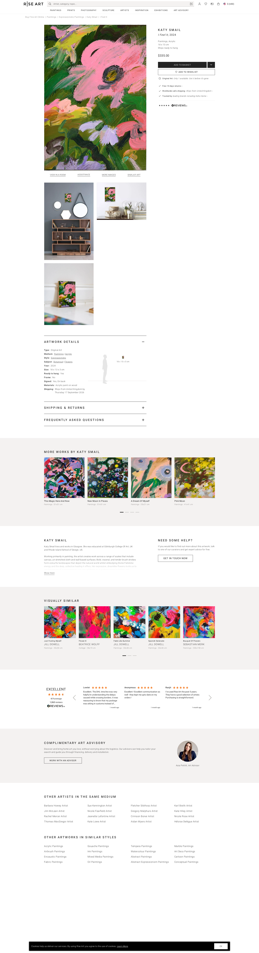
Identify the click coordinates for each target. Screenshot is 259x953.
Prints (71, 10)
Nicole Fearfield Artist (100, 811)
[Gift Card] (212, 3)
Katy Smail (92, 17)
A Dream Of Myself (140, 501)
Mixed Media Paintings (100, 856)
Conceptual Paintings (186, 861)
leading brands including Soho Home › (190, 96)
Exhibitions (161, 10)
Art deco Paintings (184, 851)
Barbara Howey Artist (56, 805)
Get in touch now (175, 558)
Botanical (58, 362)
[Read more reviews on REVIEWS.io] (56, 706)
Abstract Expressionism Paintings (150, 861)
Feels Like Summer (122, 641)
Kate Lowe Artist (97, 821)
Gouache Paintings (98, 846)
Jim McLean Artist (54, 811)
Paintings (55, 10)
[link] (191, 4)
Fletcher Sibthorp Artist (144, 805)
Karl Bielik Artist (183, 805)
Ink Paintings (95, 851)
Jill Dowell (52, 644)
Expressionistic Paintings (71, 17)
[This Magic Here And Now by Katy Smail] (64, 477)
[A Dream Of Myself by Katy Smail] (151, 477)
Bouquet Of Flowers (191, 641)
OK (221, 946)
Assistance (83, 175)
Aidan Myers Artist (141, 821)
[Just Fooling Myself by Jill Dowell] (60, 622)
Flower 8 (82, 641)
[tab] (95, 342)
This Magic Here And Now (57, 501)
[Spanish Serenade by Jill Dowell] (164, 622)
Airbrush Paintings (54, 851)
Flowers (69, 362)
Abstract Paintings (141, 856)
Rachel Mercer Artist (55, 816)
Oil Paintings (95, 861)
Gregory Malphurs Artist (144, 811)
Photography (89, 10)
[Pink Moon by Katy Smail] (194, 477)
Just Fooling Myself (52, 641)
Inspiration (141, 10)
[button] (74, 697)
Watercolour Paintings (143, 851)
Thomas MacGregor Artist (58, 821)
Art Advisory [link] (181, 10)
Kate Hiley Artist (183, 811)
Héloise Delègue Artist (186, 821)
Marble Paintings (184, 846)
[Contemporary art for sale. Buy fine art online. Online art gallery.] (33, 4)
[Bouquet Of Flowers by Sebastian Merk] (199, 622)
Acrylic (68, 354)
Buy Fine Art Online (34, 17)
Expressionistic (58, 358)
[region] (142, 698)
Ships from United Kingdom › (199, 91)
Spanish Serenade (156, 641)
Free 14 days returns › (172, 86)
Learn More (122, 946)
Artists (124, 10)
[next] (211, 478)
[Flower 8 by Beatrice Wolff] (95, 622)
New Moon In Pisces (98, 501)
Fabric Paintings (53, 861)
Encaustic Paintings (55, 856)
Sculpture (108, 10)
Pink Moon (179, 501)
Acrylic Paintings (53, 846)
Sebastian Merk (194, 644)
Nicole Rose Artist (184, 816)
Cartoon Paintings (184, 856)
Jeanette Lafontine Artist (101, 816)
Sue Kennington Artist (100, 805)
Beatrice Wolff (89, 644)
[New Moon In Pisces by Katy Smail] (108, 477)
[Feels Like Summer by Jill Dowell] (129, 622)
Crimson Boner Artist (142, 816)
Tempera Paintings (141, 846)
